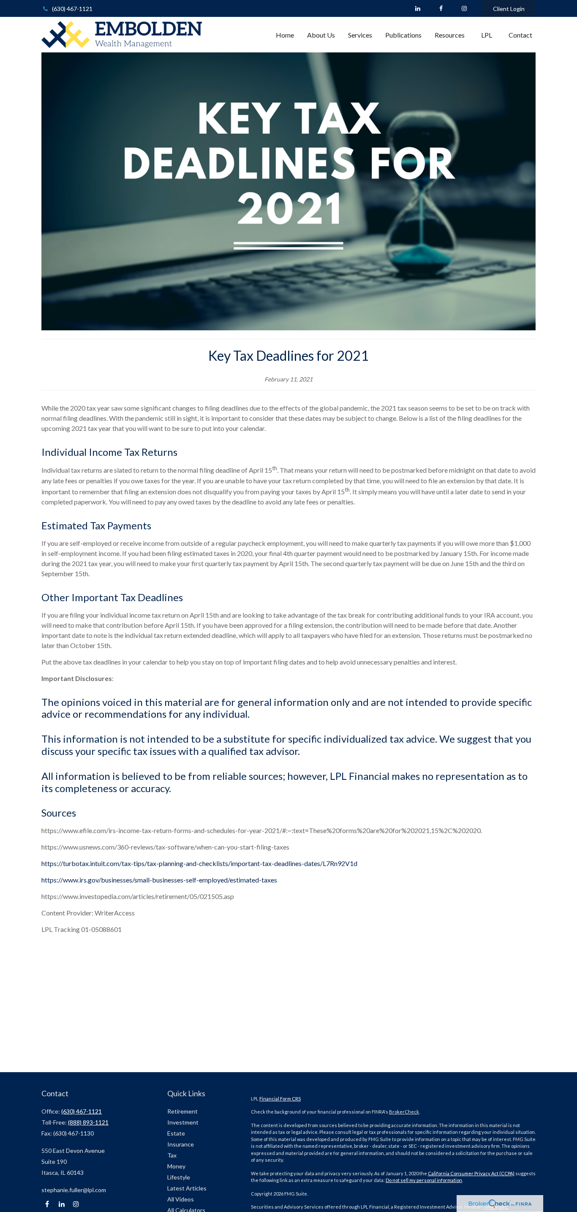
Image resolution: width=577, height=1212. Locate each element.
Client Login (509, 8)
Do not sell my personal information (424, 1180)
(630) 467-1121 (72, 8)
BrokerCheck (404, 1111)
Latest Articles (187, 1188)
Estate (176, 1133)
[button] (284, 35)
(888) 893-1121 (88, 1122)
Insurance (180, 1144)
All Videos (180, 1199)
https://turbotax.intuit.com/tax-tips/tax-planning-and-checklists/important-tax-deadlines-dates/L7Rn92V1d (199, 863)
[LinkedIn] (417, 8)
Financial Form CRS (280, 1098)
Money (176, 1166)
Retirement (182, 1111)
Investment (183, 1122)
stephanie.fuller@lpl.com (73, 1189)
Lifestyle (178, 1177)
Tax (172, 1155)
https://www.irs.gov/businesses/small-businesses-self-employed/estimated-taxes (159, 880)
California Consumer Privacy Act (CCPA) (471, 1173)
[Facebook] (440, 8)
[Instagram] (76, 1204)
